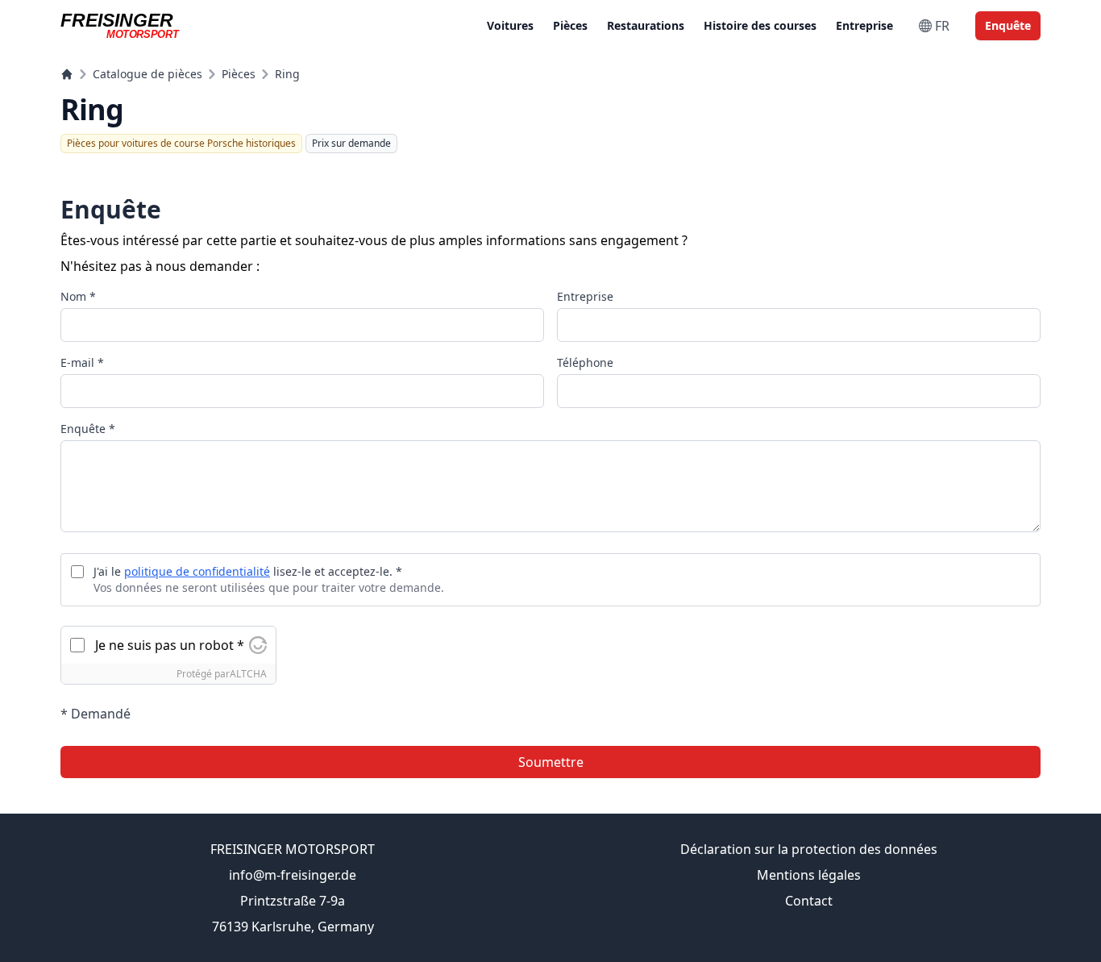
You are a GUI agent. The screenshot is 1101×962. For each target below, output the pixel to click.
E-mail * (82, 362)
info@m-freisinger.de (292, 875)
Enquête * (87, 428)
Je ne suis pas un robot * (169, 645)
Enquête (1008, 25)
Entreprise (864, 25)
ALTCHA (248, 674)
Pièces (570, 25)
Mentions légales (809, 875)
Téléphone (585, 362)
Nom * (78, 296)
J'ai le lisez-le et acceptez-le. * (247, 571)
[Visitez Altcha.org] (258, 645)
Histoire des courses (760, 25)
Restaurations (645, 25)
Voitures (510, 25)
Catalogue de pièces (147, 73)
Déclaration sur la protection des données (808, 849)
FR (942, 26)
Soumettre (551, 762)
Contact (809, 901)
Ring (287, 73)
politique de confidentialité (197, 571)
